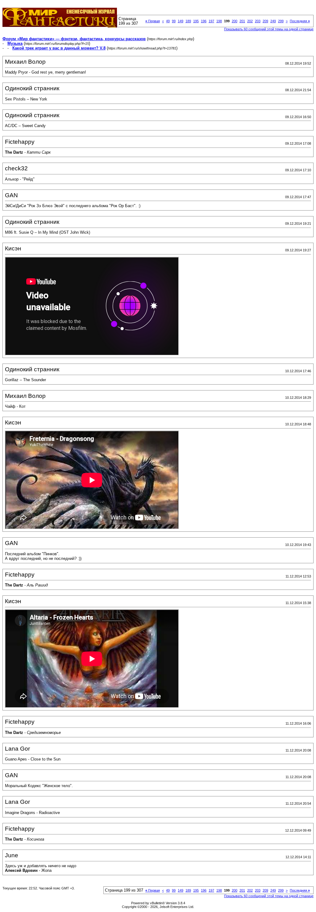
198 (219, 21)
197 (211, 21)
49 (168, 21)
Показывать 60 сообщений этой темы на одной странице (269, 29)
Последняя (300, 21)
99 (174, 21)
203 (257, 21)
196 (203, 21)
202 (250, 21)
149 (180, 21)
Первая (152, 21)
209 (265, 21)
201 (242, 21)
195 (196, 21)
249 (273, 21)
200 (234, 21)
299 (281, 21)
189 (188, 21)
